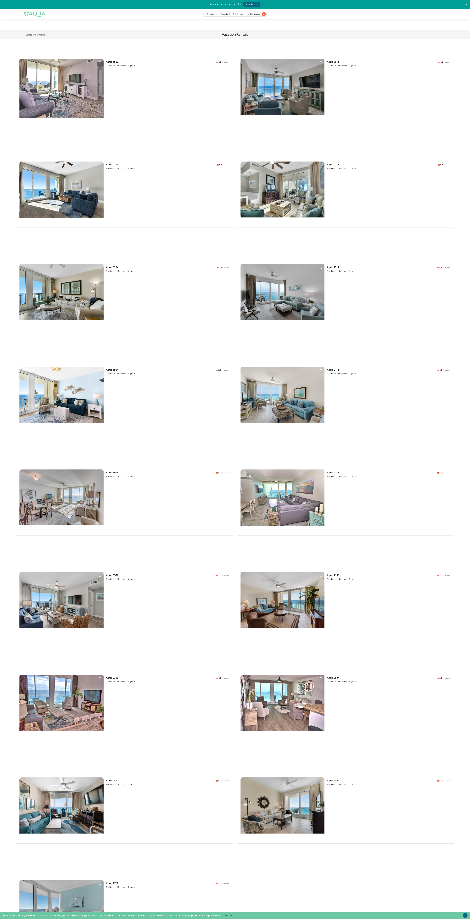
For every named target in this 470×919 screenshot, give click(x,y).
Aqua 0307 (112, 575)
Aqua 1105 (333, 575)
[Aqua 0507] (61, 809)
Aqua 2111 (333, 472)
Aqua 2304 (112, 164)
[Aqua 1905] (61, 501)
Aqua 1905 (112, 472)
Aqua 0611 (333, 61)
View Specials (252, 4)
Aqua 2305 (112, 677)
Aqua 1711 (112, 883)
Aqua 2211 (333, 267)
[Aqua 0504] (282, 706)
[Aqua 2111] (282, 501)
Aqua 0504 (333, 677)
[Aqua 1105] (282, 603)
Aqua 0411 (333, 369)
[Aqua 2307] (282, 809)
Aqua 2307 (333, 780)
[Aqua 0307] (61, 603)
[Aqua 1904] (61, 398)
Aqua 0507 (112, 780)
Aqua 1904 (112, 369)
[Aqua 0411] (282, 398)
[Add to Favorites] (100, 63)
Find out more (226, 915)
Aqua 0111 (333, 164)
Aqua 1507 (112, 61)
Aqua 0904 (112, 267)
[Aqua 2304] (61, 193)
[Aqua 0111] (282, 193)
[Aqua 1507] (61, 95)
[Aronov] (34, 14)
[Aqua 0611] (282, 90)
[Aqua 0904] (61, 295)
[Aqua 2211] (282, 295)
